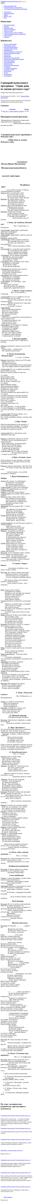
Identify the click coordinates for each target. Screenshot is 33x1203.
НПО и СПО (8, 16)
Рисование (7, 67)
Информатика (8, 50)
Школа (6, 15)
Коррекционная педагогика (12, 53)
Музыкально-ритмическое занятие (14, 59)
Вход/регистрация (9, 25)
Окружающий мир (9, 62)
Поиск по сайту (8, 31)
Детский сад (7, 12)
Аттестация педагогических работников (15, 9)
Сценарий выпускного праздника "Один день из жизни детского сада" (16, 1115)
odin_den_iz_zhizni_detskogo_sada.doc (13, 111)
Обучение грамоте (9, 60)
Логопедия (7, 54)
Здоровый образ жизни (10, 48)
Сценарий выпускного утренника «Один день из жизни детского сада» (16, 1139)
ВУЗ (5, 18)
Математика (7, 56)
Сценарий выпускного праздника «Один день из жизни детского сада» (16, 1186)
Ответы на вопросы (9, 29)
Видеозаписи (8, 76)
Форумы (6, 37)
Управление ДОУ (9, 70)
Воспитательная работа (11, 47)
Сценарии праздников (10, 68)
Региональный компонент (11, 65)
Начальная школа (9, 13)
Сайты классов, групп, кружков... (13, 32)
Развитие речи (8, 63)
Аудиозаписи (8, 74)
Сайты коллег (8, 35)
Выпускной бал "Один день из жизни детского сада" (12, 1150)
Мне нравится (8, 1197)
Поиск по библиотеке (10, 44)
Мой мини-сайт (8, 28)
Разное (6, 73)
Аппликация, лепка (9, 45)
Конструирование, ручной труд (13, 51)
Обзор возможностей (10, 6)
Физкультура (7, 71)
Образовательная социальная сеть (13, 1)
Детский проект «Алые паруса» (13, 7)
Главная (6, 26)
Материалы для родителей (11, 57)
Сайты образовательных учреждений (15, 34)
